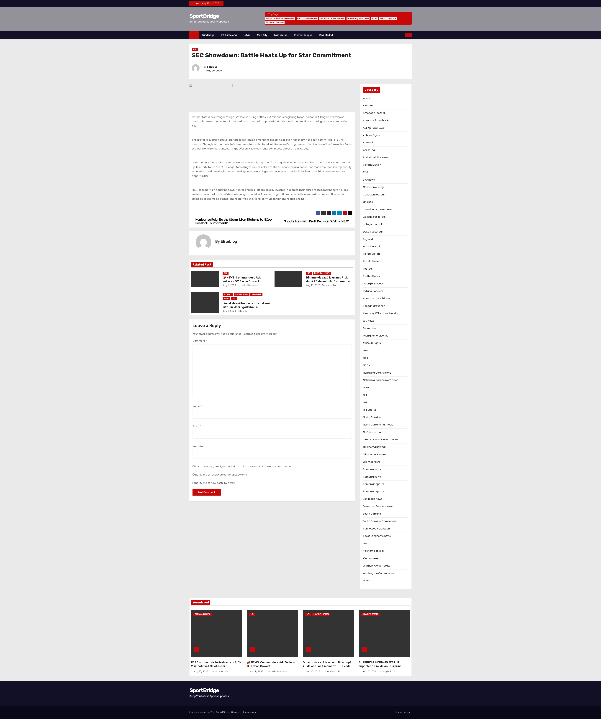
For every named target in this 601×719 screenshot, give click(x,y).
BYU (365, 172)
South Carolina (372, 514)
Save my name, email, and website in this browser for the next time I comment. (243, 466)
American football (374, 113)
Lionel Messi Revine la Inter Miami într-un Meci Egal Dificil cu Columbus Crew (246, 307)
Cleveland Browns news (377, 209)
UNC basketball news (307, 18)
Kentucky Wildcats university (380, 313)
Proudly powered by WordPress (205, 712)
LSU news (368, 321)
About (407, 712)
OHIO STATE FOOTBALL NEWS (380, 439)
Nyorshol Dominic (247, 285)
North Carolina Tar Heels (378, 424)
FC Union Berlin (372, 246)
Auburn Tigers (371, 135)
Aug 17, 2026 (201, 671)
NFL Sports (369, 410)
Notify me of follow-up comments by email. (222, 474)
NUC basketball (372, 432)
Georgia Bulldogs (373, 283)
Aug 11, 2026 (229, 285)
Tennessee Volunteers (376, 528)
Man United (281, 35)
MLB (365, 350)
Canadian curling (373, 187)
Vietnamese (370, 558)
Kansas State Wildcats (376, 298)
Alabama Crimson (275, 22)
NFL (194, 49)
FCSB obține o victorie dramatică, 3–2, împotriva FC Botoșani (216, 664)
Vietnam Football (373, 551)
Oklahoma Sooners (374, 454)
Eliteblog (212, 67)
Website (198, 446)
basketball (369, 150)
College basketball (374, 217)
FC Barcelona (229, 35)
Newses (235, 712)
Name (197, 406)
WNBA (366, 580)
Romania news (372, 469)
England (368, 239)
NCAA (374, 18)
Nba (365, 358)
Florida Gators (371, 254)
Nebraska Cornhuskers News (380, 380)
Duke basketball (373, 231)
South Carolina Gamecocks (380, 521)
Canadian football (374, 194)
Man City (262, 35)
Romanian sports (322, 273)
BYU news (369, 180)
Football (227, 294)
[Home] (194, 35)
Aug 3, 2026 (229, 311)
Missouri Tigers (372, 343)
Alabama (368, 105)
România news (372, 476)
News (226, 299)
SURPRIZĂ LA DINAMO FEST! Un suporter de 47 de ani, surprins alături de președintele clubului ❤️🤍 (384, 666)
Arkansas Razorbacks (376, 120)
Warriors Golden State (376, 565)
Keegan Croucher (374, 306)
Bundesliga (208, 35)
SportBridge (204, 16)
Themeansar (249, 712)
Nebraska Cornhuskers (377, 373)
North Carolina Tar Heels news (280, 18)
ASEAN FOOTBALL (373, 128)
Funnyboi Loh (329, 285)
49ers (366, 98)
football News (241, 294)
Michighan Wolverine (375, 335)
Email (197, 426)
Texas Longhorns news (358, 18)
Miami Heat (256, 294)
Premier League (303, 35)
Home (399, 712)
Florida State (371, 261)
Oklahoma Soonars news (332, 18)
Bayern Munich (372, 165)
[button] (402, 35)
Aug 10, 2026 (313, 285)
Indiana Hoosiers (373, 291)
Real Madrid (326, 35)
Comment (200, 341)
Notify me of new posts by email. (215, 483)
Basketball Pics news (375, 157)
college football (372, 224)
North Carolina (372, 417)
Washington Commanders (379, 573)
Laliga (247, 35)
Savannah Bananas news (378, 506)
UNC (365, 543)
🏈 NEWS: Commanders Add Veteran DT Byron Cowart (242, 279)
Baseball (368, 142)
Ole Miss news (371, 462)
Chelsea (368, 202)
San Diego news (372, 499)
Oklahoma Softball (374, 447)
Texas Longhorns (388, 18)
